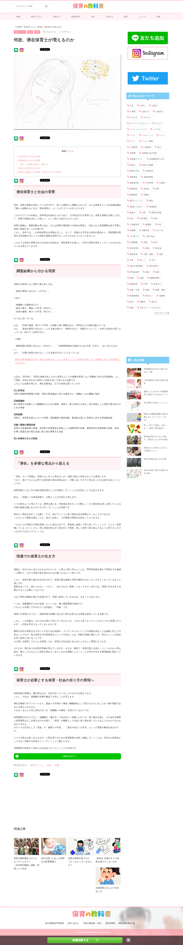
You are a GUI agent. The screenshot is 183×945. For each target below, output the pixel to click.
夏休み (132, 212)
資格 (158, 17)
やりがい (147, 117)
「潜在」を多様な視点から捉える (33, 164)
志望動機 (133, 242)
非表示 (69, 151)
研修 (132, 278)
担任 (155, 242)
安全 (132, 218)
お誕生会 (159, 111)
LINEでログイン (69, 756)
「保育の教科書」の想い (92, 923)
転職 (18, 17)
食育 (126, 17)
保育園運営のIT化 (156, 159)
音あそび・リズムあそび (150, 308)
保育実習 (149, 171)
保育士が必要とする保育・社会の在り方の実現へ (40, 172)
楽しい (142, 260)
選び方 (154, 302)
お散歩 (154, 105)
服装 (161, 254)
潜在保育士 (154, 266)
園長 (151, 201)
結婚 (142, 278)
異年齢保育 (134, 272)
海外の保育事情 (136, 266)
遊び (132, 302)
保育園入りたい (136, 159)
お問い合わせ (73, 923)
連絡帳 (162, 296)
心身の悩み (150, 236)
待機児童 (145, 230)
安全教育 (143, 218)
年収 (159, 224)
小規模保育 (134, 224)
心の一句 (159, 230)
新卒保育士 (134, 248)
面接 (132, 308)
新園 (147, 248)
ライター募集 (147, 141)
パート (132, 135)
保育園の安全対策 (149, 153)
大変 (143, 212)
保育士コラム (36, 17)
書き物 (158, 248)
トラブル (156, 129)
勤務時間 (133, 195)
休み (159, 147)
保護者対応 (76, 17)
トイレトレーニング (138, 129)
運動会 (142, 302)
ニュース (142, 17)
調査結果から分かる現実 (29, 160)
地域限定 (153, 207)
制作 (157, 189)
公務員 (162, 183)
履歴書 (148, 224)
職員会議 (133, 284)
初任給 (146, 189)
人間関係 (147, 147)
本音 (132, 260)
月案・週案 (148, 254)
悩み (93, 17)
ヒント (162, 135)
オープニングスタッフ (139, 123)
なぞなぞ (133, 117)
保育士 (132, 165)
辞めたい (149, 296)
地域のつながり (136, 207)
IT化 (131, 105)
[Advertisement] (67, 801)
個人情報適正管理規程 (54, 923)
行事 (145, 284)
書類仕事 (133, 254)
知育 (157, 272)
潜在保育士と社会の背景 (29, 156)
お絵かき (145, 111)
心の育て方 (134, 236)
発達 (147, 272)
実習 (155, 218)
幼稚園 (132, 230)
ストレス (158, 123)
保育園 (132, 153)
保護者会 (133, 177)
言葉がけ (56, 17)
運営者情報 (110, 923)
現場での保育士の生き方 (29, 168)
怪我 (145, 242)
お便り (142, 105)
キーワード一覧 (162, 313)
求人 (154, 260)
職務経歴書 (154, 278)
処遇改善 (133, 189)
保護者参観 (148, 177)
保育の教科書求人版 (126, 923)
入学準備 (149, 183)
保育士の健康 (147, 165)
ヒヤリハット (147, 135)
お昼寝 (132, 111)
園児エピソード (136, 201)
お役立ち (109, 17)
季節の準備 (156, 212)
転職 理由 (160, 290)
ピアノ (132, 141)
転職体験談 (134, 296)
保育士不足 (134, 171)
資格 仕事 (134, 290)
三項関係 (133, 147)
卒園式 (146, 195)
